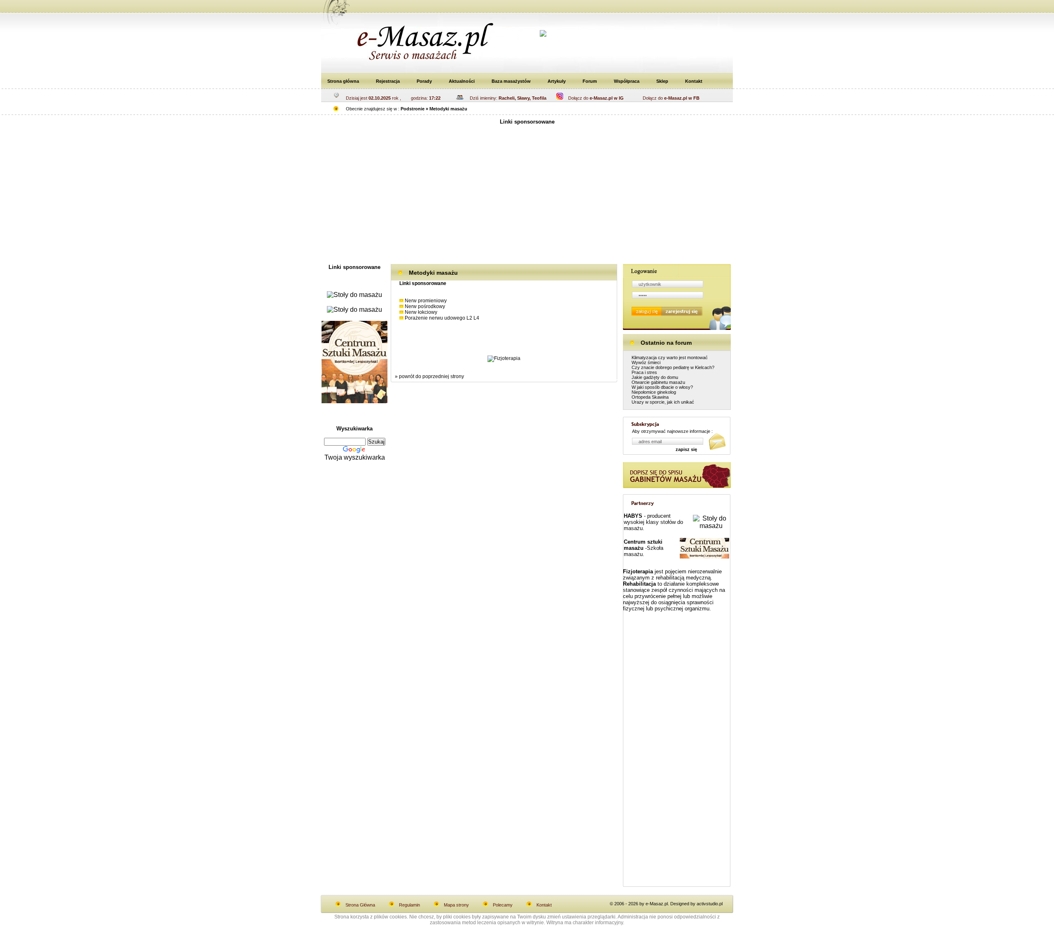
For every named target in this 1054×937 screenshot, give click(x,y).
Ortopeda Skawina (650, 397)
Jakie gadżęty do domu (655, 377)
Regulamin (409, 904)
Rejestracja (388, 81)
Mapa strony (456, 904)
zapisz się (686, 449)
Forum (590, 81)
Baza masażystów (511, 81)
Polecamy (503, 904)
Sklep (662, 81)
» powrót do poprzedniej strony (429, 376)
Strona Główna (360, 904)
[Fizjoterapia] (503, 358)
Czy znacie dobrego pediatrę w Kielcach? (673, 367)
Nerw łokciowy (421, 312)
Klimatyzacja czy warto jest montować (670, 357)
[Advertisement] (527, 198)
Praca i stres (644, 372)
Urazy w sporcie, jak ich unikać (663, 402)
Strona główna (343, 81)
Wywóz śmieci (646, 362)
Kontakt (693, 81)
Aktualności (462, 81)
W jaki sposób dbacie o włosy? (662, 387)
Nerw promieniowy (426, 301)
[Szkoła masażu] (354, 400)
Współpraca (626, 81)
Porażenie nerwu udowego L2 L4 (442, 318)
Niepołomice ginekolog (654, 392)
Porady (424, 81)
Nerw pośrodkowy (425, 306)
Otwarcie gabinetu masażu (658, 382)
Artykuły (557, 81)
